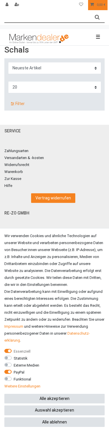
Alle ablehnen (54, 422)
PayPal (19, 372)
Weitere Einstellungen (22, 386)
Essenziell (22, 351)
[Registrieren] (17, 5)
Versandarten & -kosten (24, 158)
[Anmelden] (7, 5)
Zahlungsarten (16, 151)
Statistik (21, 358)
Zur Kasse (12, 178)
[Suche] (97, 17)
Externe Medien (26, 365)
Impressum (13, 326)
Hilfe (8, 185)
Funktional (22, 379)
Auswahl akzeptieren (54, 410)
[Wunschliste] (81, 5)
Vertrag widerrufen (53, 198)
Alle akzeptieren (54, 398)
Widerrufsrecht (16, 165)
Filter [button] (20, 103)
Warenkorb (13, 171)
